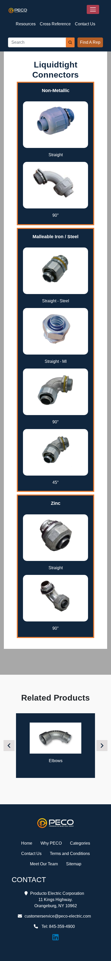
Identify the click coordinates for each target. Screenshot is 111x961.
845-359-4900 (62, 926)
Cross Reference (55, 24)
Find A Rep (90, 42)
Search (70, 42)
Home (26, 843)
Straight (56, 155)
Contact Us (85, 24)
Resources (26, 24)
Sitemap (73, 864)
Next (102, 745)
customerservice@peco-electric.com (58, 916)
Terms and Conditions (70, 853)
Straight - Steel (55, 301)
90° (55, 215)
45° (55, 482)
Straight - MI (56, 361)
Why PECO (51, 843)
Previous (9, 745)
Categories (80, 843)
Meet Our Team (44, 864)
